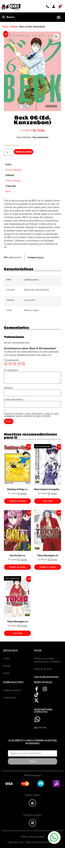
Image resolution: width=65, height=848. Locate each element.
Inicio (5, 26)
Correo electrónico (14, 399)
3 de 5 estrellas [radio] (15, 364)
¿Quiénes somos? (12, 690)
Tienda (13, 26)
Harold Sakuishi (13, 170)
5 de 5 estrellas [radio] (23, 364)
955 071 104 (40, 727)
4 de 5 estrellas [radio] (19, 364)
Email (11, 749)
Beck (8, 191)
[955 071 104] (37, 719)
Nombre (9, 388)
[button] (59, 17)
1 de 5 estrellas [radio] (6, 364)
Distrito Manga (13, 180)
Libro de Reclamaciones (46, 677)
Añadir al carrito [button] (17, 501)
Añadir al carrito (23, 151)
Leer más (47, 501)
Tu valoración (11, 370)
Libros (6, 673)
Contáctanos (9, 697)
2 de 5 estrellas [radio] (10, 364)
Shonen (40, 257)
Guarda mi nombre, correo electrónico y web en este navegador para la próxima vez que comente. (31, 415)
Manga (6, 666)
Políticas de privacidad (32, 836)
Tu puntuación (12, 360)
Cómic (6, 658)
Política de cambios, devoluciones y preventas (47, 660)
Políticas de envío (43, 669)
